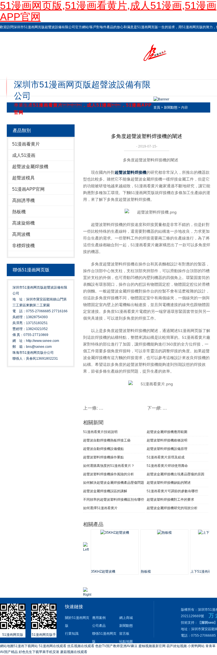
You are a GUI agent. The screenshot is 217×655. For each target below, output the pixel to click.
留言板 (124, 634)
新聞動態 (170, 107)
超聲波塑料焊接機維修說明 (167, 440)
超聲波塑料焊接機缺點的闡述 (169, 483)
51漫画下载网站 (26, 646)
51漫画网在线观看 (52, 646)
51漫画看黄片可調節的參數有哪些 (172, 491)
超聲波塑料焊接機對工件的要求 (170, 500)
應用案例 (99, 618)
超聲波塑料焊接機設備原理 (167, 449)
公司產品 (99, 626)
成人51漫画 (23, 155)
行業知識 (72, 634)
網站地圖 (7, 646)
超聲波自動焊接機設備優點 (103, 449)
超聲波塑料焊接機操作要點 (103, 457)
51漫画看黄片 (26, 144)
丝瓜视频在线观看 (80, 646)
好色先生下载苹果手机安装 (39, 652)
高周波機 (21, 234)
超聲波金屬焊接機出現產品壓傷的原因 (175, 474)
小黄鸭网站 (196, 646)
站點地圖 (126, 641)
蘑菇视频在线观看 (73, 652)
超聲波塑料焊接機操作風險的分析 (108, 474)
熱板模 (146, 571)
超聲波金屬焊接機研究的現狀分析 (172, 508)
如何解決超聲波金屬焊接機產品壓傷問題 (113, 483)
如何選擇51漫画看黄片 (100, 508)
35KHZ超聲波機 (103, 571)
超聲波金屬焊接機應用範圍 (167, 432)
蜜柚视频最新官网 (152, 646)
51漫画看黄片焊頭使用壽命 (167, 466)
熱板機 (19, 211)
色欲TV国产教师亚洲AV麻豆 (116, 646)
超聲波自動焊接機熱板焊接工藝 (107, 440)
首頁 (156, 107)
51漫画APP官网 (28, 189)
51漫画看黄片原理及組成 (166, 457)
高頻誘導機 (23, 200)
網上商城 (126, 618)
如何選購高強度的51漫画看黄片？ (108, 466)
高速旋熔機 (23, 223)
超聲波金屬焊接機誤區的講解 (105, 491)
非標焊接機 (23, 245)
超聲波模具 (23, 177)
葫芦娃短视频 (176, 646)
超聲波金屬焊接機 (30, 166)
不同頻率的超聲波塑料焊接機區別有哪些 (113, 500)
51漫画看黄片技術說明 (100, 432)
